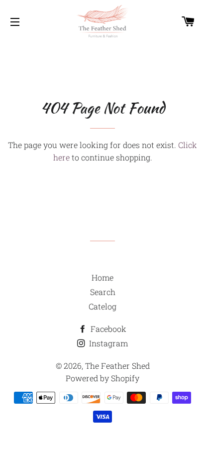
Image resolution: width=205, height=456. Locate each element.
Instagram (107, 343)
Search (102, 292)
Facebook (107, 328)
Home (102, 277)
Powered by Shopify (102, 378)
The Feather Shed (117, 365)
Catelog (102, 306)
